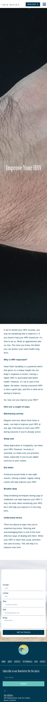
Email (4, 610)
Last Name (5, 593)
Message (5, 618)
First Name (6, 585)
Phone (4, 601)
